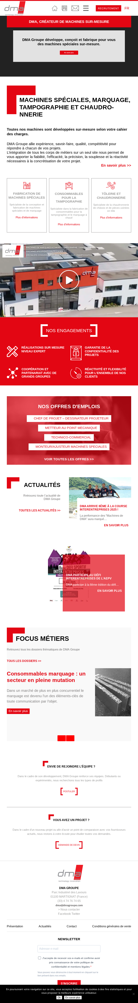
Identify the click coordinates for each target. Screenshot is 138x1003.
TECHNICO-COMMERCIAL (71, 437)
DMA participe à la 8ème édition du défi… (92, 584)
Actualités (64, 8)
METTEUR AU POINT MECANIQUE (71, 428)
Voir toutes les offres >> (69, 459)
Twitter (76, 913)
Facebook (64, 913)
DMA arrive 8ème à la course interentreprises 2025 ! (103, 508)
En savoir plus (69, 53)
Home (55, 8)
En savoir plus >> (116, 165)
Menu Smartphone (86, 8)
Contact (75, 8)
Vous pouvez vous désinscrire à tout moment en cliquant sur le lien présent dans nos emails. (68, 974)
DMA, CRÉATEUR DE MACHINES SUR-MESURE (69, 22)
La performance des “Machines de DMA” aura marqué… (101, 517)
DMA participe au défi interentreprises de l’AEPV (89, 577)
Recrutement (108, 8)
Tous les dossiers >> (24, 660)
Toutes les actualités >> (39, 510)
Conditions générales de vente (111, 926)
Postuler (69, 791)
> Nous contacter (69, 909)
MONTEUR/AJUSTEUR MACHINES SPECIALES (71, 446)
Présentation (15, 926)
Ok (59, 997)
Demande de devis (69, 845)
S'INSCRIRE (69, 983)
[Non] (133, 994)
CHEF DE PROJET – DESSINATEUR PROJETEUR (71, 418)
